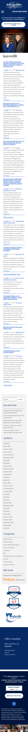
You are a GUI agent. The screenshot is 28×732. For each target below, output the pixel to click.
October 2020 (7, 520)
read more (6, 100)
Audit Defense (18, 188)
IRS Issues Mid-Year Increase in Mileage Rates (12, 327)
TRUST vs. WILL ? (8, 217)
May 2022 (6, 497)
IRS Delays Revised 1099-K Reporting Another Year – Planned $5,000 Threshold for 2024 (13, 104)
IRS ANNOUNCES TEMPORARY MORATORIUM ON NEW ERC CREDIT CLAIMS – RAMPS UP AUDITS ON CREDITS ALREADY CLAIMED (12, 182)
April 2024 (6, 463)
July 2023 (6, 477)
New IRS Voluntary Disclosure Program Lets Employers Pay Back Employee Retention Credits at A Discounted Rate (13, 64)
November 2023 (8, 469)
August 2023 (7, 474)
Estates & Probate (11, 222)
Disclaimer (4, 680)
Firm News (17, 278)
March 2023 (7, 483)
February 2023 (7, 486)
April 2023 (6, 480)
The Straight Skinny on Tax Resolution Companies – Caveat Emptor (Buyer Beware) (12, 297)
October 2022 (7, 491)
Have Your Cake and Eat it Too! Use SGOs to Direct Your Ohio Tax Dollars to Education (13, 142)
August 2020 (7, 525)
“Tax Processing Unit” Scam (11, 274)
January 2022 (7, 503)
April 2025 (6, 443)
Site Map (10, 680)
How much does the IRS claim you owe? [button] (12, 24)
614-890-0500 (21, 11)
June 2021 (6, 508)
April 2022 (6, 500)
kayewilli (6, 70)
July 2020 (6, 528)
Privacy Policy (17, 680)
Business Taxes (19, 70)
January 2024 (7, 466)
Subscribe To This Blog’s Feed (12, 575)
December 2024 (8, 455)
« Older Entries (7, 385)
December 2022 (8, 488)
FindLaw (21, 681)
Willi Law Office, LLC (13, 676)
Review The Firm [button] (14, 696)
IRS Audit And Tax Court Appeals (13, 556)
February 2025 (7, 449)
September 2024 (8, 457)
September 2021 (8, 505)
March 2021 (7, 514)
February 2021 (7, 517)
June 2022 (6, 494)
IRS (23, 70)
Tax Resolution (7, 562)
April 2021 (6, 511)
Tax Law (20, 110)
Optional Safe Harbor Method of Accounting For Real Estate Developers (12, 249)
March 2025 (7, 446)
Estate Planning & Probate (11, 545)
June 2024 (6, 460)
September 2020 (8, 522)
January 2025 (7, 452)
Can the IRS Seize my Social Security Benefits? (11, 351)
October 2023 (7, 472)
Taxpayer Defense (12, 279)
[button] (2, 12)
